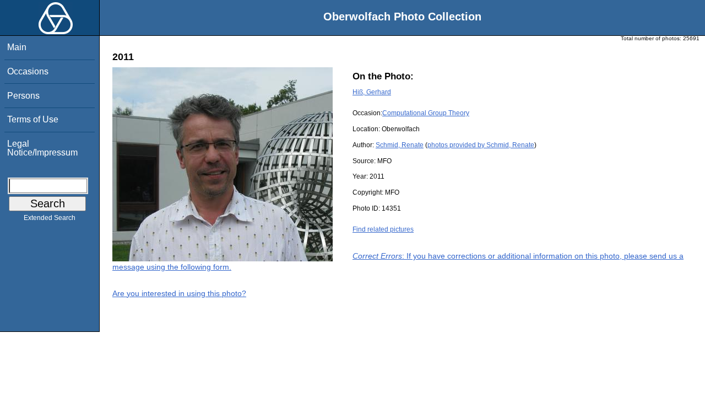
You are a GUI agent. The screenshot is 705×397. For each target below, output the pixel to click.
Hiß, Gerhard (371, 92)
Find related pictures (383, 229)
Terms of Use (32, 119)
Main (16, 47)
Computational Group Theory (425, 113)
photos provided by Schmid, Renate (480, 145)
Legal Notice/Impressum (42, 148)
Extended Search (49, 217)
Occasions (27, 71)
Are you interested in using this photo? (179, 293)
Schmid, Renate (400, 145)
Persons (23, 95)
